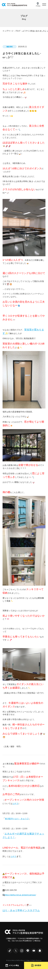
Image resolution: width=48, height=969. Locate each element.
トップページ (8, 31)
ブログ (17, 31)
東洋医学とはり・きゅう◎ (17, 819)
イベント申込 (14, 965)
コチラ (15, 803)
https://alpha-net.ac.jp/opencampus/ (20, 895)
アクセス (38, 6)
